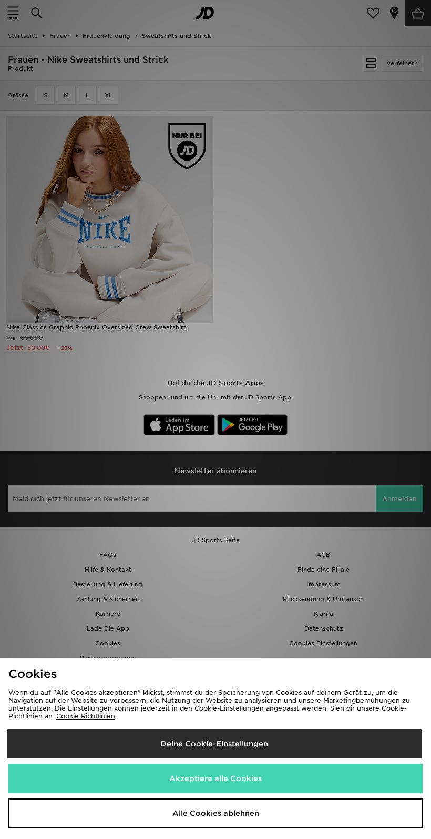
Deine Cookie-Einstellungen (214, 744)
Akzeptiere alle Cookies (215, 778)
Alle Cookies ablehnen (215, 813)
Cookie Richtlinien (85, 716)
